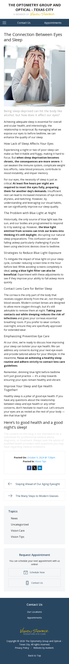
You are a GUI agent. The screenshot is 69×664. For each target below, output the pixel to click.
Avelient (49, 647)
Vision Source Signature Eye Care (34, 631)
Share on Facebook (29, 468)
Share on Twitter (34, 468)
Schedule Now (37, 572)
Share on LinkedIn (40, 468)
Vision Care (18, 530)
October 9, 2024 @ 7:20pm (41, 457)
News (14, 518)
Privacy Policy (22, 647)
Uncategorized (20, 524)
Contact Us (23, 23)
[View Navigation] (5, 23)
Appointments (52, 23)
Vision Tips (40, 461)
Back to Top (34, 655)
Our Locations (34, 611)
